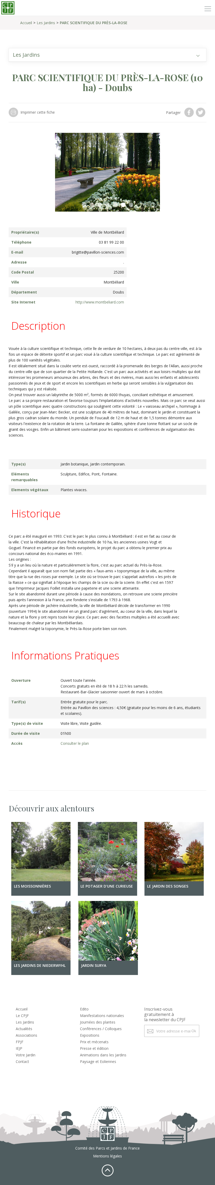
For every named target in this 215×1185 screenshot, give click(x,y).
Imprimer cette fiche (37, 112)
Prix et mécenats (94, 1041)
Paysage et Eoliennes (98, 1061)
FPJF (19, 1041)
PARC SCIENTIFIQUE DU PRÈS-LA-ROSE (93, 22)
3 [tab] (99, 205)
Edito (84, 1008)
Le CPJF (22, 1015)
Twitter (201, 112)
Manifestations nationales (102, 1015)
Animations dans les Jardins (103, 1054)
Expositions (89, 1035)
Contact (22, 1061)
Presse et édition (94, 1048)
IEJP (19, 1048)
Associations (26, 1035)
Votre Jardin (25, 1054)
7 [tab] (131, 205)
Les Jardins (46, 22)
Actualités (24, 1028)
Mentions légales (107, 1155)
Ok (193, 1031)
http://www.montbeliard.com (100, 302)
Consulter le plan (75, 743)
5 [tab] (115, 205)
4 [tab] (107, 205)
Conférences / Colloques (101, 1028)
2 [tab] (91, 205)
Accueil (26, 22)
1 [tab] (84, 205)
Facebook (189, 112)
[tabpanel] (107, 172)
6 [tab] (123, 205)
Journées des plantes (97, 1022)
